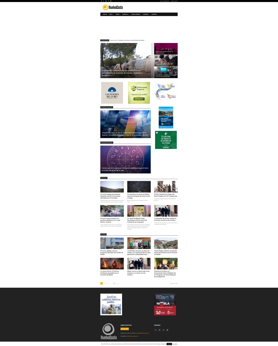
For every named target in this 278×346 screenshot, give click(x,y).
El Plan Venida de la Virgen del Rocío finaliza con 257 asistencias (165, 195)
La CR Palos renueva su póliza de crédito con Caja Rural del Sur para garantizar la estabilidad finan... (138, 252)
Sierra (117, 14)
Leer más (174, 344)
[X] (108, 1)
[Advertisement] (151, 7)
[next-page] (118, 283)
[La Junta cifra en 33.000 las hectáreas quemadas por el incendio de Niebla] (112, 263)
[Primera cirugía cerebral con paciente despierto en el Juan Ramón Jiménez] (112, 211)
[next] (177, 40)
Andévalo (125, 14)
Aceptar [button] (169, 344)
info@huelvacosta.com (132, 336)
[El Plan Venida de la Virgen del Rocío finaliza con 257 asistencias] (166, 187)
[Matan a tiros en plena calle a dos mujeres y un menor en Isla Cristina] (139, 263)
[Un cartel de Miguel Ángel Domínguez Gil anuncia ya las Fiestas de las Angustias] (139, 211)
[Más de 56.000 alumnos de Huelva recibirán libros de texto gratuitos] (166, 60)
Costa (110, 14)
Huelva (105, 14)
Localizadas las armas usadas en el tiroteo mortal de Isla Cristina (165, 219)
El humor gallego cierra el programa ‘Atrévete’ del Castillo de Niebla (111, 252)
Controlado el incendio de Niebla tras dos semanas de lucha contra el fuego (138, 196)
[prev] (174, 40)
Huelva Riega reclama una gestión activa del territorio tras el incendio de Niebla (165, 252)
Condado (145, 14)
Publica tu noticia (174, 1)
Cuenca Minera (135, 14)
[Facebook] (104, 1)
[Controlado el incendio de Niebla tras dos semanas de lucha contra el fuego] (139, 187)
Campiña (154, 14)
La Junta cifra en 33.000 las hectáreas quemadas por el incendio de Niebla (109, 273)
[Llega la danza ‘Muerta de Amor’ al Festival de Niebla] (166, 49)
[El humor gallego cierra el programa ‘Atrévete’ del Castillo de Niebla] (112, 243)
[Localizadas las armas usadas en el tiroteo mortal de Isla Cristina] (166, 211)
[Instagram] (106, 1)
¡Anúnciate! (124, 329)
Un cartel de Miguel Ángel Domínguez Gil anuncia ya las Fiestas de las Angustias (137, 220)
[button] (101, 1)
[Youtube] (111, 1)
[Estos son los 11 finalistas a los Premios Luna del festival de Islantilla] (166, 72)
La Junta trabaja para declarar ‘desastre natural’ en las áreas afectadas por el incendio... (110, 196)
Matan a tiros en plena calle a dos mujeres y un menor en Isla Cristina (138, 273)
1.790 (114, 283)
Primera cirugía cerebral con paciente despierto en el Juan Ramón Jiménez (110, 220)
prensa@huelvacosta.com (142, 333)
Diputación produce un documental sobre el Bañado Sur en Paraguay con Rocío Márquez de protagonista (165, 273)
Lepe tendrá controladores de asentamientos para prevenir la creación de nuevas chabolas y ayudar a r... (136, 40)
